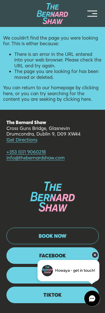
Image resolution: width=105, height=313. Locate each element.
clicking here (77, 99)
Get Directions (21, 140)
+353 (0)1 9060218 (26, 152)
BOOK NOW (53, 236)
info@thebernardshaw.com (35, 158)
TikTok (52, 295)
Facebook (52, 255)
